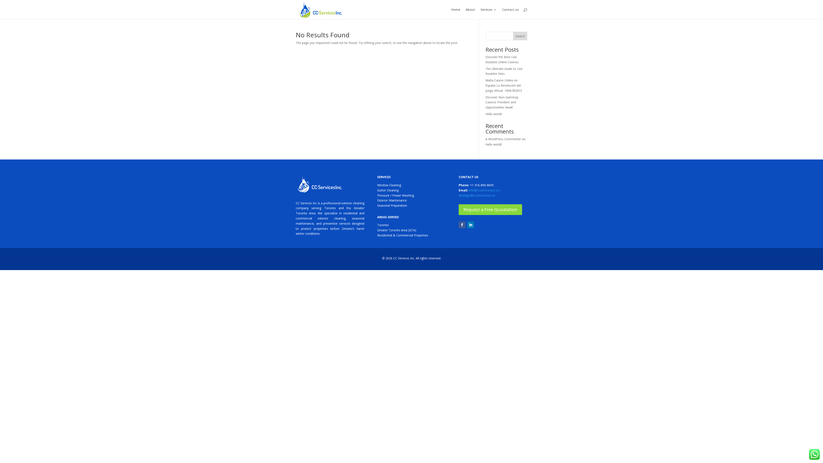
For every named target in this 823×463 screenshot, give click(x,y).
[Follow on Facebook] (462, 224)
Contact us (510, 10)
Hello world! (493, 114)
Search (520, 36)
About (470, 10)
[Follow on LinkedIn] (470, 224)
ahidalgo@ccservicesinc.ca (477, 195)
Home (455, 10)
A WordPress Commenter (503, 139)
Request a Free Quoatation (490, 209)
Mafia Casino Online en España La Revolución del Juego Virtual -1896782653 (503, 85)
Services (486, 10)
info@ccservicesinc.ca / (485, 190)
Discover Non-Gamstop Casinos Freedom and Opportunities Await (501, 102)
